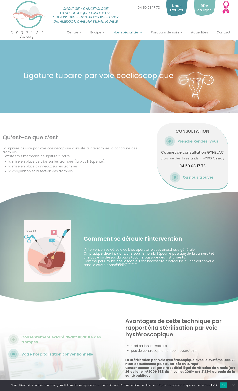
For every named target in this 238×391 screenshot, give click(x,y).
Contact (223, 33)
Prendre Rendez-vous (198, 141)
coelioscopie (126, 261)
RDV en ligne (204, 8)
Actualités (199, 33)
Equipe (95, 33)
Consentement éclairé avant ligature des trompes (61, 340)
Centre (72, 33)
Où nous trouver (198, 177)
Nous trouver (176, 8)
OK (223, 385)
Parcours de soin (165, 33)
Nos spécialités (126, 33)
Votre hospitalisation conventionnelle (57, 354)
